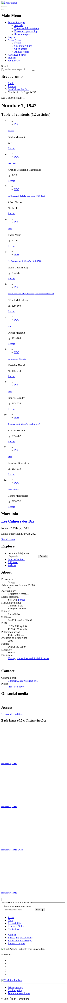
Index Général (13, 489)
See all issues (8, 539)
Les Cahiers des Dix (18, 89)
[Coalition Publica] (11, 980)
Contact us (13, 929)
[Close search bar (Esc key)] (6, 6)
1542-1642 (12, 163)
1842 (10, 391)
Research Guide (16, 926)
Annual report (21, 51)
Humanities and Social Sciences (33, 658)
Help (10, 920)
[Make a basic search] (2, 6)
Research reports (22, 34)
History (11, 658)
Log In (11, 37)
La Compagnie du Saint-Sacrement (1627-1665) (27, 196)
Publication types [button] (16, 22)
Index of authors (16, 559)
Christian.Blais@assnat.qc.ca (23, 680)
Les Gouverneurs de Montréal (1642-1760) (24, 261)
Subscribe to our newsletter (18, 906)
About (18, 40)
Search (4, 66)
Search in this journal (18, 553)
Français (12, 57)
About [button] (11, 40)
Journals (18, 25)
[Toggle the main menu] (2, 9)
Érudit (17, 43)
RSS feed (13, 562)
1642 (10, 228)
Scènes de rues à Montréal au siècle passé (24, 424)
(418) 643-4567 (16, 686)
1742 (10, 326)
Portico (21, 599)
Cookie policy (15, 990)
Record (11, 148)
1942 (10, 457)
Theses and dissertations (26, 28)
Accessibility (14, 923)
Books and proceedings (26, 31)
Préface (11, 131)
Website (12, 565)
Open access (20, 48)
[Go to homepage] (9, 2)
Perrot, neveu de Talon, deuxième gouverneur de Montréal (31, 294)
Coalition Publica (23, 45)
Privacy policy (15, 987)
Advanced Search (17, 54)
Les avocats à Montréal (17, 359)
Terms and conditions (12, 714)
